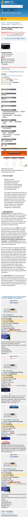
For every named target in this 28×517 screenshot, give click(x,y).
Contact (3, 513)
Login (8, 10)
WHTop (3, 22)
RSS (16, 515)
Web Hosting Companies (13, 22)
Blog (7, 515)
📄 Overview (6, 38)
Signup (15, 10)
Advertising (10, 513)
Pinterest (10, 515)
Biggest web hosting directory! (11, 3)
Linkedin (13, 515)
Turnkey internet (5, 24)
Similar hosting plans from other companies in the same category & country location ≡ (13, 297)
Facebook (2, 515)
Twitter (5, 515)
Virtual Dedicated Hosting (15, 75)
